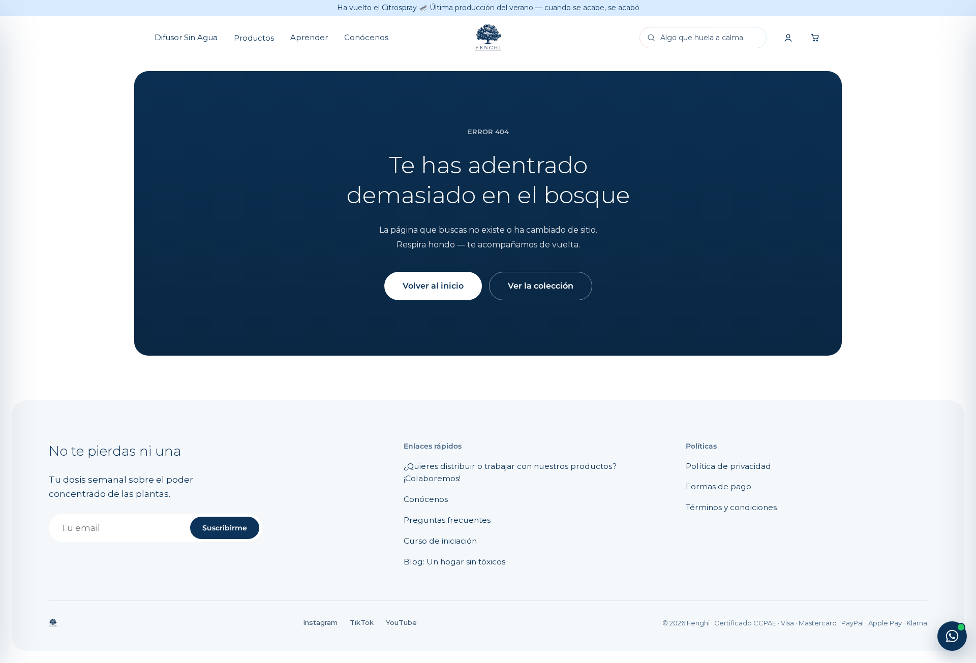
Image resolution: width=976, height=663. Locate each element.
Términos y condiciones (731, 507)
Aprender (309, 37)
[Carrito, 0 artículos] (815, 37)
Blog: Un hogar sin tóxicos (454, 561)
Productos (254, 38)
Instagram (320, 622)
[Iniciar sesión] (788, 37)
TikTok (362, 622)
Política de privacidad (728, 466)
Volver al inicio (433, 286)
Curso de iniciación (440, 541)
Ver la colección (540, 286)
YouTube (401, 622)
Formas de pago (718, 486)
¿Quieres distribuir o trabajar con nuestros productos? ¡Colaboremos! (510, 472)
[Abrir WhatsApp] (952, 636)
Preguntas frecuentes (447, 520)
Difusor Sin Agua (186, 37)
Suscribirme (224, 527)
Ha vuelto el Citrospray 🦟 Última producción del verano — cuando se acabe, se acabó (488, 7)
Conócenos (366, 37)
